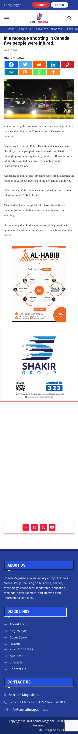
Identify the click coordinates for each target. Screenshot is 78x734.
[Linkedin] (53, 64)
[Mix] (25, 72)
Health (15, 644)
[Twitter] (25, 64)
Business (16, 655)
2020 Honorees (21, 649)
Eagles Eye (18, 630)
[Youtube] (52, 527)
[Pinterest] (67, 64)
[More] (53, 72)
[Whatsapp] (39, 72)
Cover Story (18, 637)
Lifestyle (16, 662)
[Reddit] (39, 64)
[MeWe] (11, 72)
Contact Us (18, 669)
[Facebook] (11, 64)
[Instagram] (34, 527)
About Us (17, 624)
